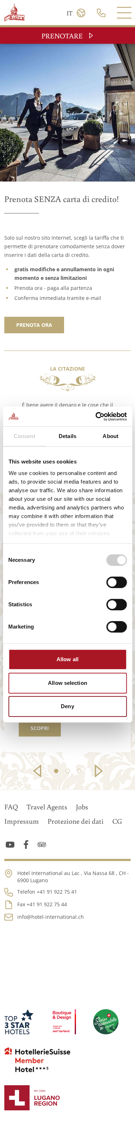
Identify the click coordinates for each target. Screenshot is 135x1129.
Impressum (21, 820)
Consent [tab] (24, 436)
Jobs (82, 806)
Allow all (67, 659)
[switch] (116, 582)
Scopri (40, 728)
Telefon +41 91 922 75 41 (47, 891)
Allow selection (67, 683)
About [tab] (110, 436)
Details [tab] (67, 436)
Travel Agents (47, 806)
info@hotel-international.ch (50, 916)
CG (117, 820)
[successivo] (97, 771)
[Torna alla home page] (15, 12)
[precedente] (38, 771)
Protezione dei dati (76, 820)
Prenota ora (34, 324)
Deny (67, 706)
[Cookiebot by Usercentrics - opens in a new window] (96, 416)
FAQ (11, 806)
